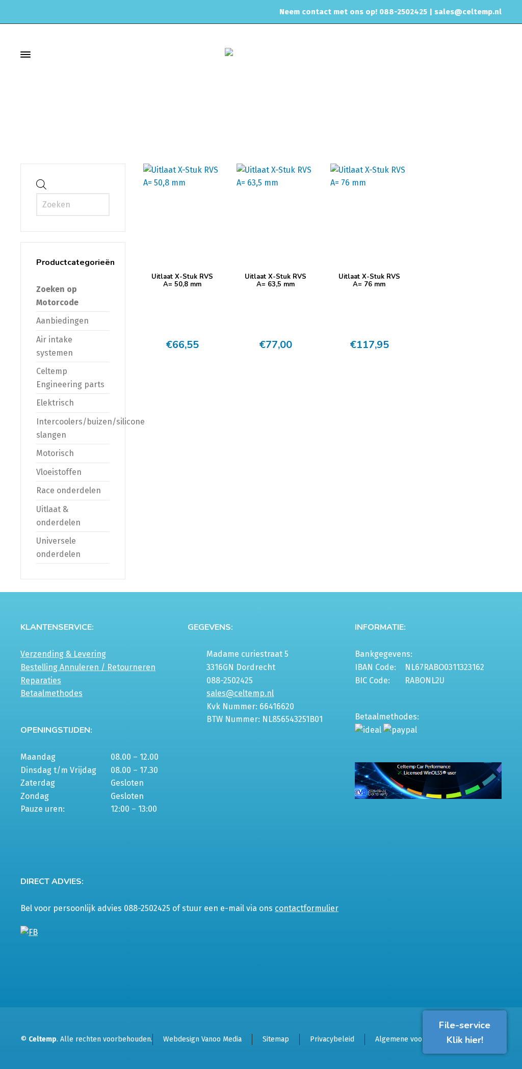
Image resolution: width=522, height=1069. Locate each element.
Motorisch (55, 453)
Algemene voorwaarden (414, 1039)
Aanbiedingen (62, 321)
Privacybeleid (332, 1039)
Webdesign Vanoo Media (202, 1039)
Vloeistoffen (59, 472)
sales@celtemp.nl (468, 11)
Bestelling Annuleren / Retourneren (87, 667)
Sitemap (276, 1039)
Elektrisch (55, 403)
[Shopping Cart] (495, 54)
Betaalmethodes (51, 693)
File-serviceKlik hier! (464, 1032)
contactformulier (306, 908)
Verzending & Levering (63, 654)
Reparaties (40, 680)
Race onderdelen (68, 490)
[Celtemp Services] (261, 54)
